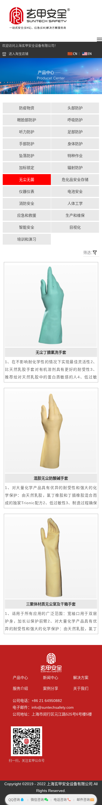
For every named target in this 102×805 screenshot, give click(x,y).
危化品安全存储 (75, 179)
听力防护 (26, 132)
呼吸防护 (75, 120)
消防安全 (26, 203)
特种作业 (75, 156)
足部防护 (75, 132)
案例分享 (50, 688)
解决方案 (80, 677)
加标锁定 (26, 167)
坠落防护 (26, 156)
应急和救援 (26, 215)
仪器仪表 (26, 191)
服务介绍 (20, 688)
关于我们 (80, 688)
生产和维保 (75, 215)
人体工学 (75, 203)
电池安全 (75, 191)
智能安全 (26, 227)
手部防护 (26, 144)
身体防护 (75, 144)
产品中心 (20, 677)
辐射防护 (75, 167)
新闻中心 (50, 677)
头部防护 (75, 108)
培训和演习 (26, 239)
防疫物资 (26, 108)
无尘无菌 (26, 179)
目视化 (75, 227)
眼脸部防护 (26, 120)
